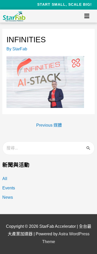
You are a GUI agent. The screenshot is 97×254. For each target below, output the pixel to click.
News (7, 197)
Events (8, 188)
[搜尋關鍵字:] (48, 148)
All (4, 178)
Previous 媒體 (49, 125)
